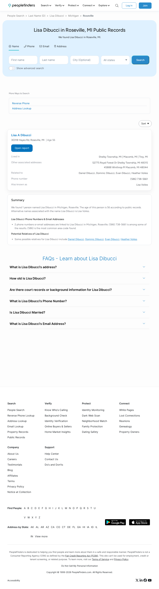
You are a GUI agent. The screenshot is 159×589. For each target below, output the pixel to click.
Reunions (124, 421)
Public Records (16, 437)
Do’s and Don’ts (54, 464)
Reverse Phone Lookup (20, 415)
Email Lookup (15, 426)
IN (32, 536)
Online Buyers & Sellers (58, 426)
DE (69, 527)
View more (41, 536)
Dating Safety (90, 431)
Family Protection (92, 426)
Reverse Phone (21, 103)
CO (58, 527)
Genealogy (125, 426)
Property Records (17, 431)
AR (42, 527)
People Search (15, 15)
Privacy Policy (15, 486)
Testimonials (14, 464)
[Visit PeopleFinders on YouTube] (150, 580)
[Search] (116, 5)
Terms (11, 481)
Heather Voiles (129, 239)
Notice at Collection (19, 491)
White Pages (126, 410)
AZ (47, 527)
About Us (12, 453)
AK (32, 527)
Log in (129, 5)
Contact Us (51, 459)
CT (63, 527)
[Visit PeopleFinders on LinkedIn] (141, 580)
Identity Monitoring (93, 410)
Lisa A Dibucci (21, 135)
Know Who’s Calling (56, 410)
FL (74, 527)
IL (96, 527)
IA (88, 527)
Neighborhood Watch (94, 421)
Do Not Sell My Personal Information (79, 565)
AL (37, 527)
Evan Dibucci (112, 239)
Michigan (73, 15)
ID (92, 527)
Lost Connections (129, 415)
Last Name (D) (36, 15)
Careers (12, 459)
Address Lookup (21, 108)
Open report (22, 148)
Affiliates (12, 475)
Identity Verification (56, 421)
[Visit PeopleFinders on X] (137, 580)
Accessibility (13, 580)
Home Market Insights (57, 431)
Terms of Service (100, 559)
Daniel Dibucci (76, 239)
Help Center (52, 453)
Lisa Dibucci (57, 15)
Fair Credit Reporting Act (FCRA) (81, 555)
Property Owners (129, 431)
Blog (10, 470)
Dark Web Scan (91, 415)
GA (79, 527)
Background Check (56, 415)
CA (53, 527)
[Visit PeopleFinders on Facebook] (145, 580)
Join (145, 5)
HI (84, 527)
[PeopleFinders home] (21, 5)
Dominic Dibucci (94, 239)
